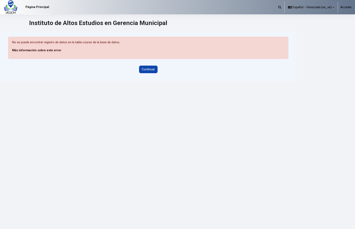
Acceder (346, 7)
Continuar (148, 69)
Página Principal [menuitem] (37, 7)
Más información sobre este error (36, 50)
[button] (280, 7)
